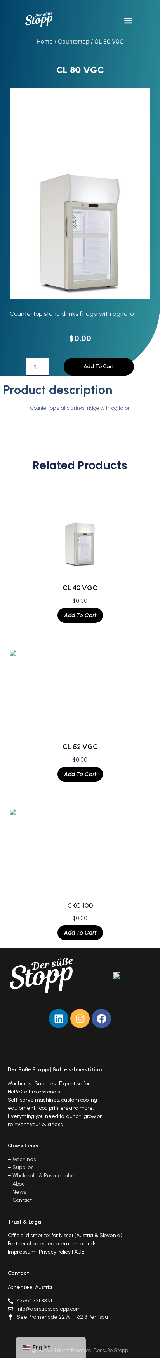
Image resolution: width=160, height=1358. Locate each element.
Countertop (73, 41)
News (19, 1192)
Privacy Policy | (56, 1251)
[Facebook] (101, 1018)
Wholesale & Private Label (44, 1175)
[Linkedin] (58, 1018)
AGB (79, 1251)
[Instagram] (80, 1018)
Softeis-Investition (77, 1069)
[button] (128, 20)
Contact (22, 1200)
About (19, 1183)
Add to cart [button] (80, 615)
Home (45, 41)
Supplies (22, 1167)
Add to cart (98, 366)
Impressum (21, 1251)
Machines (24, 1159)
